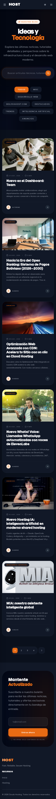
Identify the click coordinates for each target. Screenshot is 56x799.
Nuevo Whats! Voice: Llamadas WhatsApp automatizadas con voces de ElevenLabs (27, 438)
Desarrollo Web (28, 97)
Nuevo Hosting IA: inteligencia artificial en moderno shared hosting (25, 523)
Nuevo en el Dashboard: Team (25, 183)
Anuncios (28, 118)
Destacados (42, 104)
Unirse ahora (28, 732)
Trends (10, 111)
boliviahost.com (16, 104)
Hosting (6, 782)
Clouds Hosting (15, 794)
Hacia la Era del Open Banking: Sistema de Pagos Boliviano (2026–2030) (27, 264)
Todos (21, 89)
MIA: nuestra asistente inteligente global (24, 605)
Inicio (4, 777)
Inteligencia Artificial (36, 111)
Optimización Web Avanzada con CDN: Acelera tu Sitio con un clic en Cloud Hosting (27, 350)
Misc (36, 89)
